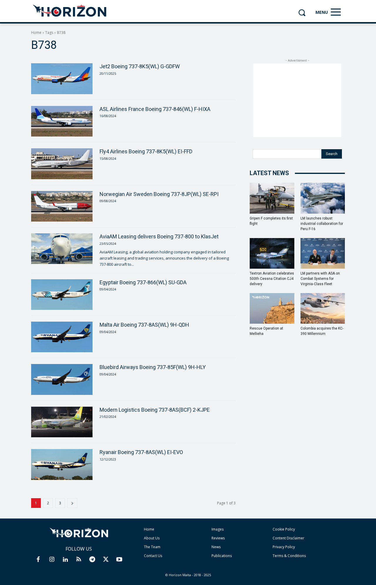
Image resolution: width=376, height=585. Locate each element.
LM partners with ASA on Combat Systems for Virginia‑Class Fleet (320, 278)
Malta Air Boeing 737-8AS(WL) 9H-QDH (144, 325)
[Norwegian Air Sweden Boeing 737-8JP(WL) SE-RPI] (62, 206)
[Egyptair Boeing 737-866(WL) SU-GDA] (62, 294)
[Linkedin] (65, 559)
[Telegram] (92, 559)
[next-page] (72, 503)
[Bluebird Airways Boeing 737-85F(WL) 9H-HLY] (62, 379)
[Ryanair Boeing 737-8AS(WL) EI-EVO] (62, 464)
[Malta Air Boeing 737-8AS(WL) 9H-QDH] (62, 337)
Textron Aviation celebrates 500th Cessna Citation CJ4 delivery (272, 278)
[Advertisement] (297, 100)
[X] (105, 559)
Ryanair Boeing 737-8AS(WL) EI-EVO (141, 452)
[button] (301, 12)
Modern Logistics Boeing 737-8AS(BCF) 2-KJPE (155, 410)
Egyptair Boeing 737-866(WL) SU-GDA (143, 282)
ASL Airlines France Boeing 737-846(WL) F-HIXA (155, 109)
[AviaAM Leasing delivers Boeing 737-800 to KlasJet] (62, 248)
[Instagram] (51, 559)
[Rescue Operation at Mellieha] (272, 308)
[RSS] (78, 559)
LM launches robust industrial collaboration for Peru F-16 (322, 223)
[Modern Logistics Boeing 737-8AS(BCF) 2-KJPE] (62, 422)
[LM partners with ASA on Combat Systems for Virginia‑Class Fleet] (323, 253)
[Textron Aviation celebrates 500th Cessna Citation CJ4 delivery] (272, 253)
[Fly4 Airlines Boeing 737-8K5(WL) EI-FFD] (62, 163)
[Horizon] (70, 10)
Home (36, 32)
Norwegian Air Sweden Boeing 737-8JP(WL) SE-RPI (159, 194)
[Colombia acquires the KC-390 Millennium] (323, 308)
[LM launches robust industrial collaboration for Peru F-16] (323, 198)
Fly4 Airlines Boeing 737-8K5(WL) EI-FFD (146, 151)
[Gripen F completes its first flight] (272, 198)
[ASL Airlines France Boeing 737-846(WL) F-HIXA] (62, 121)
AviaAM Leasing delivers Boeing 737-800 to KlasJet (159, 236)
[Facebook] (38, 559)
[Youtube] (119, 559)
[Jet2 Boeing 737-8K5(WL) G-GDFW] (62, 78)
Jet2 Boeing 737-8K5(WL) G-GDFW (140, 66)
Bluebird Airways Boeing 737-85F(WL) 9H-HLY (153, 367)
